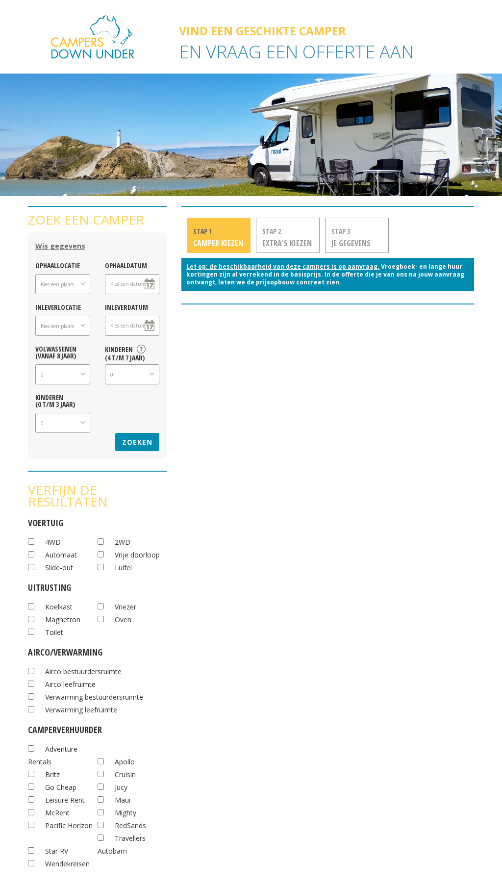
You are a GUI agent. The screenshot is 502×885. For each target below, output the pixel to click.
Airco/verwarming (65, 651)
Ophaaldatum (126, 265)
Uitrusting (49, 586)
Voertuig (45, 521)
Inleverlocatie (58, 307)
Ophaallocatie (57, 265)
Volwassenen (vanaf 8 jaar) (55, 351)
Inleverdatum (126, 307)
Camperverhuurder (65, 728)
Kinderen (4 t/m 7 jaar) (125, 352)
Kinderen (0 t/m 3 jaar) (55, 400)
